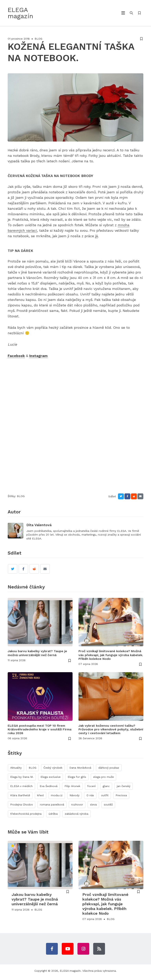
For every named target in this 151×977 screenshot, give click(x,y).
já (96, 236)
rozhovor (77, 804)
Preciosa (121, 795)
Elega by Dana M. (21, 776)
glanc (106, 786)
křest (40, 795)
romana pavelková (52, 804)
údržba (53, 813)
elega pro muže (103, 776)
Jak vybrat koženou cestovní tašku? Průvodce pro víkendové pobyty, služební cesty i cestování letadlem (110, 729)
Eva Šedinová (48, 786)
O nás (90, 795)
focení (91, 786)
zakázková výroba (76, 813)
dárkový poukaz (108, 767)
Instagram (38, 356)
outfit (105, 795)
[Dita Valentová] (15, 530)
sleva (93, 804)
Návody (74, 795)
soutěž (108, 804)
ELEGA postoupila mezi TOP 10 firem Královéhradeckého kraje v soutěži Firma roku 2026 (39, 729)
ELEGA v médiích (21, 786)
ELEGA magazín (70, 970)
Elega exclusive (51, 776)
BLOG (38, 38)
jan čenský (123, 786)
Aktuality (16, 767)
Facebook (16, 356)
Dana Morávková (80, 767)
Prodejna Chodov (21, 804)
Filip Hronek (72, 786)
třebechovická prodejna (25, 813)
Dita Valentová (39, 525)
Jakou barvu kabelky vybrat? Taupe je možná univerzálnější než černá (37, 653)
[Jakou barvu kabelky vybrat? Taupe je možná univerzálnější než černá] (40, 622)
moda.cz (57, 795)
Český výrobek (52, 767)
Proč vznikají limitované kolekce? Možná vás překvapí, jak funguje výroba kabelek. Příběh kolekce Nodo (110, 654)
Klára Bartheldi (20, 795)
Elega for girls (77, 776)
